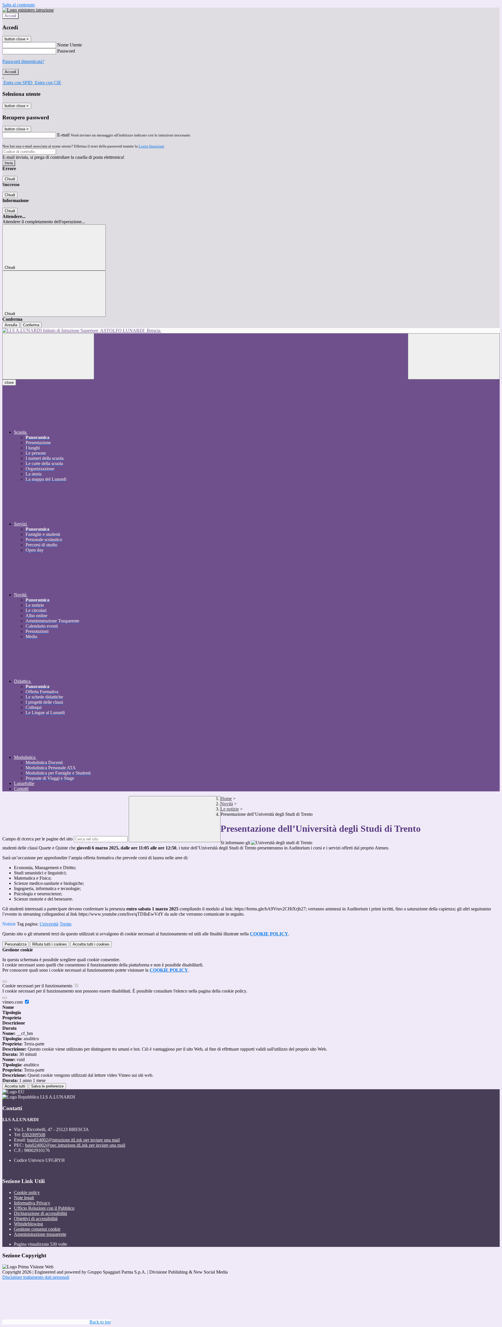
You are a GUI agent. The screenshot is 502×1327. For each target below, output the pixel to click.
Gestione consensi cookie (37, 1229)
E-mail (63, 134)
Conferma (31, 325)
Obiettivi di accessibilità (36, 1218)
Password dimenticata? (23, 61)
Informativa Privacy (32, 1202)
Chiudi (10, 179)
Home (226, 798)
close (9, 382)
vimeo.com (13, 1002)
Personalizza (15, 944)
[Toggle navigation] (48, 356)
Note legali (24, 1197)
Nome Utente (69, 44)
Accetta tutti (91, 944)
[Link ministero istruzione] (28, 10)
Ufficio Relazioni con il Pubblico (44, 1208)
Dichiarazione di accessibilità (40, 1213)
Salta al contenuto (18, 4)
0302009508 (33, 1134)
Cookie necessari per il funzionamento (37, 985)
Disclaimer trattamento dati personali (35, 1277)
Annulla (11, 325)
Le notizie (229, 808)
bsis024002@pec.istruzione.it (75, 1145)
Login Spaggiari (151, 146)
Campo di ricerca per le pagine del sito (37, 838)
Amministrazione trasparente (40, 1234)
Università (49, 923)
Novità (226, 803)
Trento (65, 923)
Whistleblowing (28, 1223)
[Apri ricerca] (454, 356)
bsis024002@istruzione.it (73, 1139)
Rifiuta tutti (49, 944)
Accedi (10, 16)
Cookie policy (27, 1192)
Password (66, 50)
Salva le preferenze (47, 1086)
